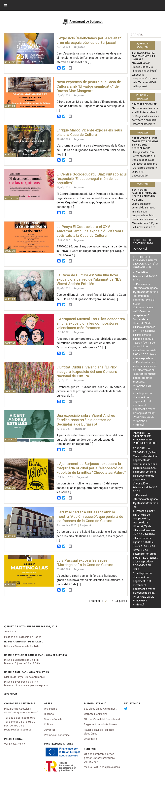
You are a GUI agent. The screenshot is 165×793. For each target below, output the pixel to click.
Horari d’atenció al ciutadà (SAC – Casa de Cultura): (35, 655)
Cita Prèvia (10, 694)
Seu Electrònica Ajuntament (100, 708)
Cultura (48, 724)
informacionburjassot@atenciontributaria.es (145, 291)
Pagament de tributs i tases (100, 724)
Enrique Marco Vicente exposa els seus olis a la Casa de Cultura (89, 132)
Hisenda (49, 713)
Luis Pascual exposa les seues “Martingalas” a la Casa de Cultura (85, 562)
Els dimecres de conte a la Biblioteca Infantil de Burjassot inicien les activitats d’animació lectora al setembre (145, 116)
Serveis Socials (53, 719)
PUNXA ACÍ (140, 248)
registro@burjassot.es (17, 729)
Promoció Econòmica (57, 735)
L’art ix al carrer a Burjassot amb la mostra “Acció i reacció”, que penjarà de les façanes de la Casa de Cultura (90, 516)
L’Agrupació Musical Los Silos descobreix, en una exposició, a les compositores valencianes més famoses (91, 323)
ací (142, 424)
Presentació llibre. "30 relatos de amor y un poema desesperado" (145, 143)
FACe (93, 749)
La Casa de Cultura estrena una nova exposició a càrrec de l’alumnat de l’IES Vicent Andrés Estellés (89, 279)
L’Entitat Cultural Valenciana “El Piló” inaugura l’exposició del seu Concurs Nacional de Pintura (87, 371)
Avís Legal (10, 631)
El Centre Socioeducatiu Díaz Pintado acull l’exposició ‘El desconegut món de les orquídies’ (92, 178)
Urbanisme (50, 708)
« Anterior (94, 601)
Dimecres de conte (144, 104)
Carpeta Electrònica (95, 713)
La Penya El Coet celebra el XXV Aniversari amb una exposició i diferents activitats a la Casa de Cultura (90, 231)
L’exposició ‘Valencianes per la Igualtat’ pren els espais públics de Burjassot (89, 40)
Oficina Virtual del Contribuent (102, 719)
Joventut (49, 729)
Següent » (121, 601)
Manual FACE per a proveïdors (102, 766)
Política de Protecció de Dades (22, 636)
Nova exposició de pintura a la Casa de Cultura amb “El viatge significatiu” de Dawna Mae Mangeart (89, 86)
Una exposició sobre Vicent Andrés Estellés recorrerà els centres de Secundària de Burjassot (86, 419)
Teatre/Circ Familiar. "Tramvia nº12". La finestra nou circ (144, 194)
